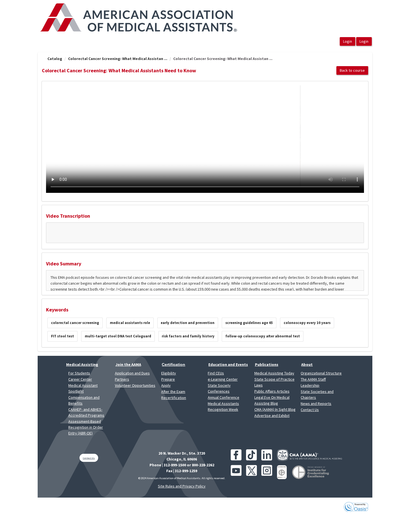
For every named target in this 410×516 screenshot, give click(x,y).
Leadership (310, 385)
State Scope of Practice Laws (274, 382)
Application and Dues (132, 373)
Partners (122, 379)
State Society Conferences (219, 388)
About (307, 364)
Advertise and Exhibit (272, 415)
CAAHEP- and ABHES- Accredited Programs (86, 412)
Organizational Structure (321, 373)
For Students (79, 373)
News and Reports (316, 403)
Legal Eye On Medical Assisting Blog (272, 400)
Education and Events (228, 364)
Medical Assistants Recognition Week (223, 406)
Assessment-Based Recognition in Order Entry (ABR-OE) (85, 427)
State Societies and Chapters (317, 394)
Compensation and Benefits (84, 400)
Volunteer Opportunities (135, 385)
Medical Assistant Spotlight (83, 388)
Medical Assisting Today (274, 373)
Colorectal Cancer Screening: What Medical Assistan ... (117, 58)
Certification (173, 364)
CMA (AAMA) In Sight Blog (275, 409)
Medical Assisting (82, 364)
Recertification (173, 397)
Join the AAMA (128, 364)
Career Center (80, 379)
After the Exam (173, 391)
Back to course (352, 70)
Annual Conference (223, 397)
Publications (266, 364)
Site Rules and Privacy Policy (182, 486)
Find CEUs (216, 373)
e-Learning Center (223, 379)
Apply (166, 385)
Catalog (54, 58)
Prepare (168, 379)
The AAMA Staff (313, 379)
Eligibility (168, 373)
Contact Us (310, 409)
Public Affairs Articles (272, 391)
